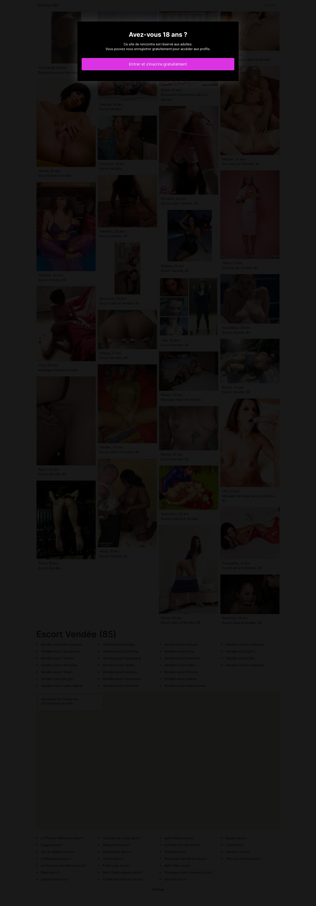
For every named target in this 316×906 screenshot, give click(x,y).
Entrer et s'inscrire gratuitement (158, 64)
